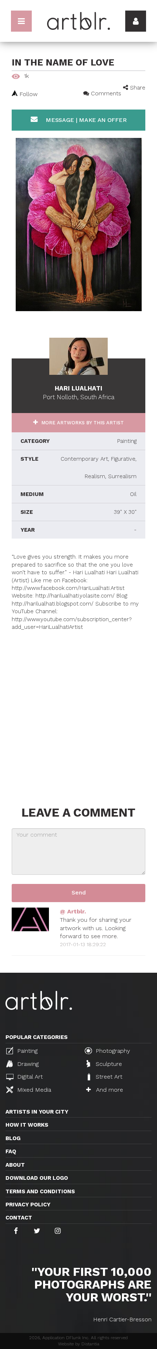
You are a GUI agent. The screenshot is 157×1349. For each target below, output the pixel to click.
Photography (112, 1050)
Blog (12, 1138)
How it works (26, 1125)
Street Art (108, 1076)
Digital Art (29, 1076)
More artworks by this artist (82, 422)
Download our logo (36, 1178)
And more (108, 1089)
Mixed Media (33, 1089)
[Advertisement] (78, 709)
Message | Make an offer (85, 119)
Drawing (27, 1063)
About (15, 1165)
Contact (18, 1217)
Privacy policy (27, 1204)
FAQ (10, 1151)
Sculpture (108, 1063)
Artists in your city (36, 1111)
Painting (26, 1050)
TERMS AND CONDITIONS (40, 1191)
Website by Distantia (78, 1343)
